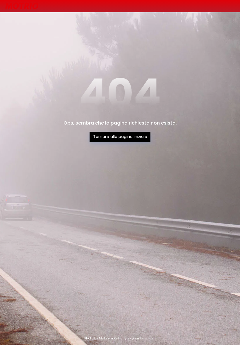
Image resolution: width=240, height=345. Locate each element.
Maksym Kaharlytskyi (117, 338)
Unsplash (148, 338)
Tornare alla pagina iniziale (120, 136)
